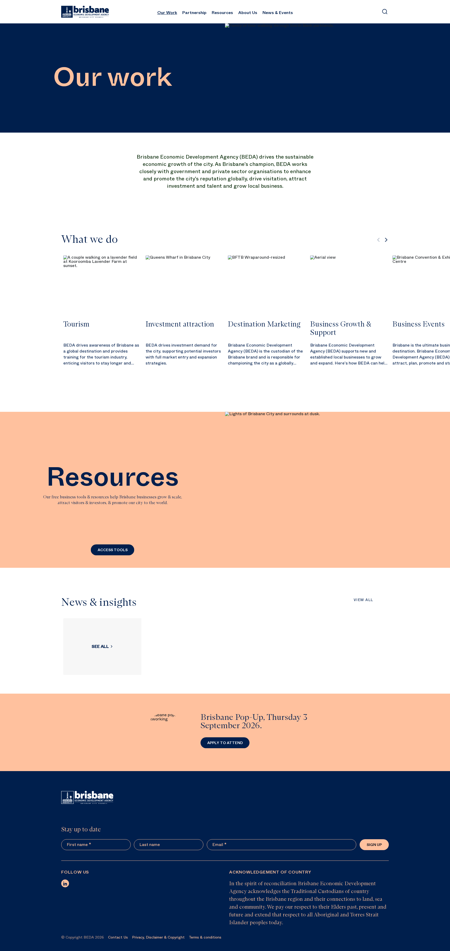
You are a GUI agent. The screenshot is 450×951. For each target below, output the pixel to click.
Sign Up (374, 844)
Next (386, 239)
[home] (85, 11)
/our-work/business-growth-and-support (349, 318)
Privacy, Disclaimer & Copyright (158, 937)
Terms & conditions (205, 937)
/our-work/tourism (102, 318)
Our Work (167, 13)
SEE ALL (100, 646)
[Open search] (384, 12)
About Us (247, 13)
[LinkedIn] (65, 883)
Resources (222, 13)
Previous (378, 239)
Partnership (194, 13)
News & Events (277, 13)
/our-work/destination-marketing (267, 318)
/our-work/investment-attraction (185, 318)
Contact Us (118, 937)
